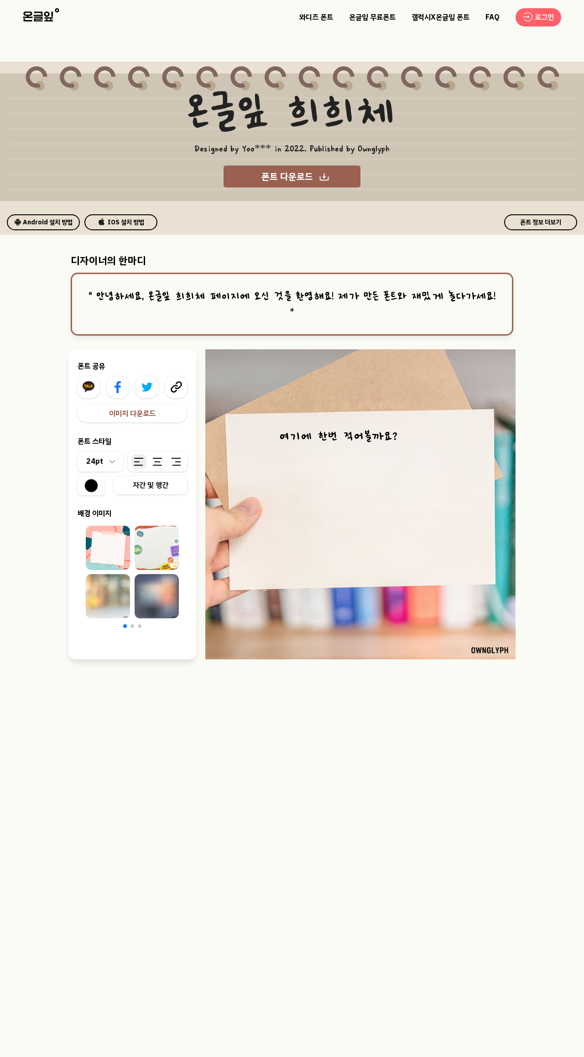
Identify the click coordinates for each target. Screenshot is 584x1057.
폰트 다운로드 (287, 176)
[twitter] (147, 387)
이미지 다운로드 (132, 413)
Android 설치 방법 (48, 222)
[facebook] (118, 387)
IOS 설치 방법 (126, 222)
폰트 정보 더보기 (540, 222)
